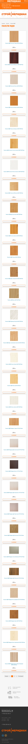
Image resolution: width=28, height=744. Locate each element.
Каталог (7, 23)
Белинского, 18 (7, 711)
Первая (6, 676)
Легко (8, 742)
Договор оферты (5, 740)
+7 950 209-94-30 (6, 8)
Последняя (20, 676)
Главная (3, 23)
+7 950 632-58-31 (15, 6)
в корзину (14, 50)
